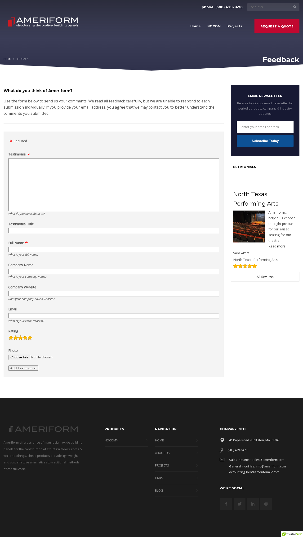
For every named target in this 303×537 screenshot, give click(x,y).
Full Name (16, 243)
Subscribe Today (265, 141)
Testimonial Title (21, 224)
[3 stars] (20, 338)
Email (12, 309)
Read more (276, 246)
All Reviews (265, 276)
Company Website (22, 287)
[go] (294, 7)
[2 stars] (15, 338)
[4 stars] (25, 338)
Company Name (20, 265)
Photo (13, 350)
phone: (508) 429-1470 (222, 7)
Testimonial (17, 154)
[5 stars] (29, 338)
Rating (13, 331)
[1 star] (11, 338)
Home (7, 59)
